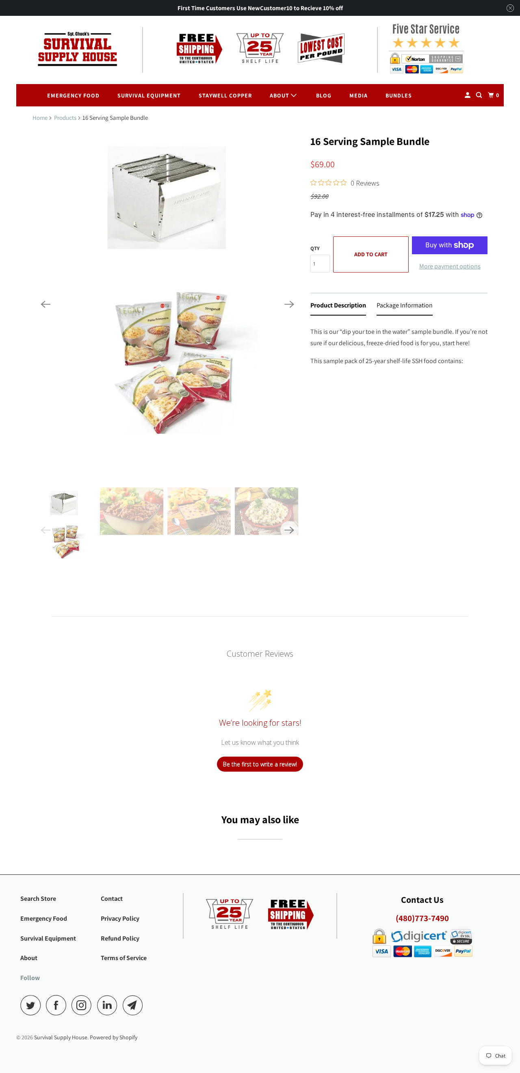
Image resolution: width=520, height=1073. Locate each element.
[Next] (289, 305)
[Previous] (45, 305)
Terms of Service (124, 958)
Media (358, 95)
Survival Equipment (149, 95)
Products (65, 117)
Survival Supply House (60, 1037)
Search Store (38, 898)
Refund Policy (120, 938)
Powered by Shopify (113, 1037)
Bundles (399, 95)
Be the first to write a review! (260, 764)
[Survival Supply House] (77, 50)
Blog (324, 95)
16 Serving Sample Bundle (369, 141)
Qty (315, 248)
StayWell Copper (225, 95)
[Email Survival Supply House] (135, 1005)
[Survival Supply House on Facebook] (58, 1005)
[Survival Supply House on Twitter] (32, 1005)
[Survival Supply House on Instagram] (84, 1005)
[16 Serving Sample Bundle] (167, 304)
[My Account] (468, 95)
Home (40, 117)
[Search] (479, 95)
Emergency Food (73, 95)
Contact (112, 898)
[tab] (338, 307)
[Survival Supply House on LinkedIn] (109, 1005)
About (280, 95)
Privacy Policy (120, 918)
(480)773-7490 (422, 918)
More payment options (450, 266)
